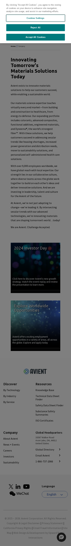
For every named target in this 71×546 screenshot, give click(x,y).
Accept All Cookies (35, 37)
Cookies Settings (35, 18)
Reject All (35, 27)
